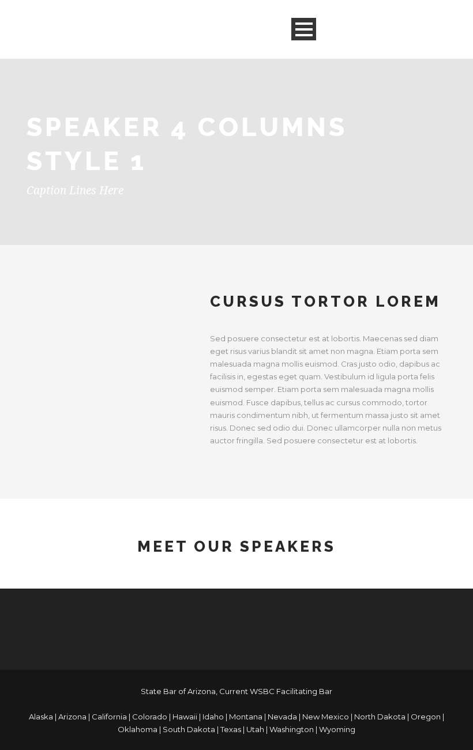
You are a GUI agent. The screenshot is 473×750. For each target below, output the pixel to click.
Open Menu (303, 29)
